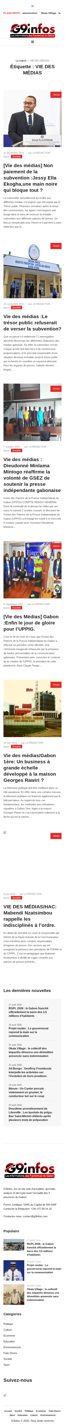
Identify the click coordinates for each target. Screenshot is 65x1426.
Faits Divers (10, 1353)
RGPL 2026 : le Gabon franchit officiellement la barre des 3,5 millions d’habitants (28, 1012)
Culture (7, 1329)
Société (16, 156)
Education (9, 1341)
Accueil (8, 1411)
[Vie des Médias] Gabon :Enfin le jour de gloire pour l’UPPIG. (31, 623)
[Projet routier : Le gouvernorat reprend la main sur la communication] (13, 1270)
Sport (6, 1364)
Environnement (12, 1347)
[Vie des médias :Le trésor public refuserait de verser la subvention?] (32, 269)
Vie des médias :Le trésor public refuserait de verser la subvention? (32, 323)
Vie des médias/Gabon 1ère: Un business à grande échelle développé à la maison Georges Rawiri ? (29, 768)
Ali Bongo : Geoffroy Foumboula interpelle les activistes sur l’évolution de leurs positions (30, 1072)
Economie (9, 1335)
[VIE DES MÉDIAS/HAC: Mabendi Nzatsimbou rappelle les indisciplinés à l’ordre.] (32, 859)
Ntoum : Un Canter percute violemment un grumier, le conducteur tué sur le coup (26, 1092)
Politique (8, 1323)
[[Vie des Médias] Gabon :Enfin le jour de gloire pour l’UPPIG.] (32, 569)
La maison (21, 60)
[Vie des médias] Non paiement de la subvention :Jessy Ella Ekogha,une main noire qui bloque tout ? (30, 178)
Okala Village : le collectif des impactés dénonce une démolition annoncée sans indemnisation (31, 1052)
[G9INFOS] (32, 30)
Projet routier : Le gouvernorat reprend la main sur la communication (28, 1032)
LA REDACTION (41, 152)
